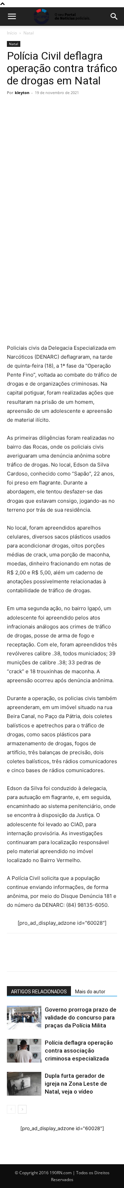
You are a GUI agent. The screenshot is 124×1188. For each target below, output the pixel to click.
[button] (12, 16)
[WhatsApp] (14, 236)
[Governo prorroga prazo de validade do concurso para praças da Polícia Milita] (24, 1018)
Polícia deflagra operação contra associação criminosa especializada (79, 1050)
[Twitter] (45, 236)
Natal (28, 33)
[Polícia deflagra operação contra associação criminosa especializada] (24, 1051)
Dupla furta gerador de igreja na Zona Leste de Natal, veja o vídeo (76, 1083)
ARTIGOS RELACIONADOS (39, 991)
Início (12, 33)
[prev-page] (11, 1109)
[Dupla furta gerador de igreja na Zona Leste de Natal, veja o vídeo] (24, 1084)
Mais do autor (90, 991)
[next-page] (22, 1109)
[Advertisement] (62, 163)
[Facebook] (30, 236)
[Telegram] (61, 236)
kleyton (22, 92)
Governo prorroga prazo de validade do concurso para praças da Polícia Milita (80, 1017)
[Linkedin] (77, 236)
